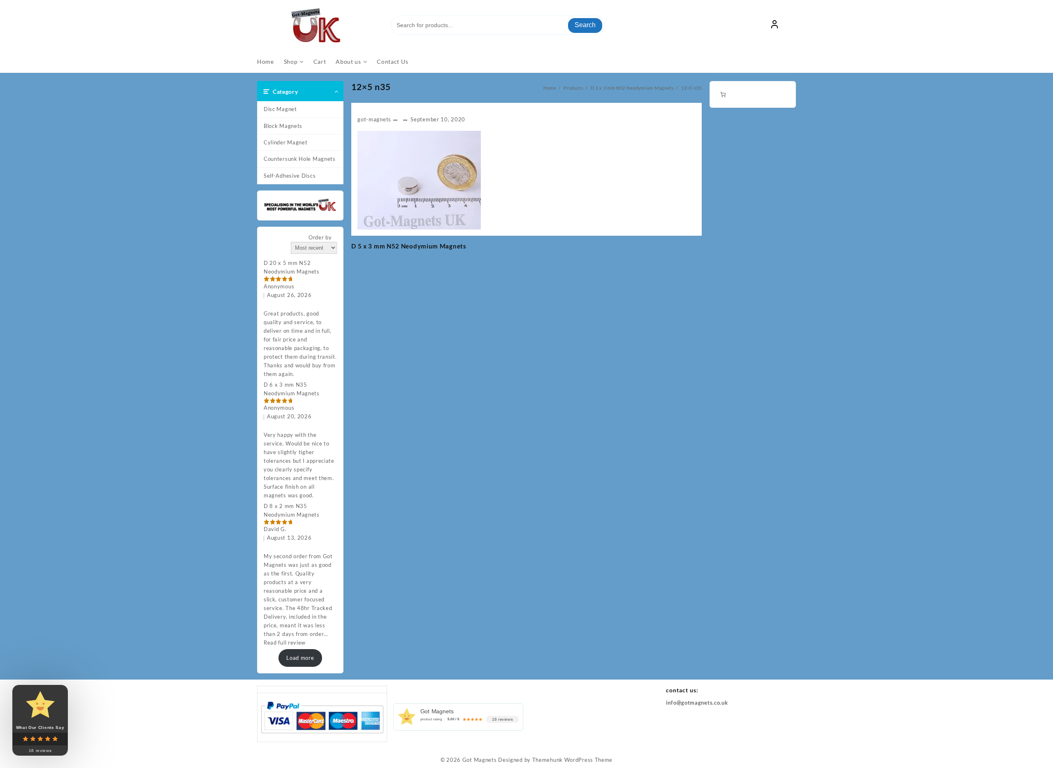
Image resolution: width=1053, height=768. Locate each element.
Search (585, 24)
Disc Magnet (280, 109)
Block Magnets (283, 126)
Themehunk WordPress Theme (572, 759)
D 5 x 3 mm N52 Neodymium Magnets (408, 246)
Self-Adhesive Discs (289, 175)
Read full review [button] (285, 642)
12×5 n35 (371, 86)
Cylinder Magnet (286, 142)
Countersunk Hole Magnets (300, 158)
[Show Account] (774, 25)
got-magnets (374, 119)
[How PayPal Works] (322, 716)
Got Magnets (479, 759)
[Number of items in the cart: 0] (723, 94)
